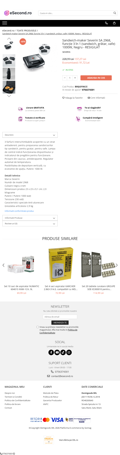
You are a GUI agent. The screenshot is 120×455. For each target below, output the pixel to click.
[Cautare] (115, 13)
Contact (8, 407)
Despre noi (10, 393)
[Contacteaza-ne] (106, 23)
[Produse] (5, 24)
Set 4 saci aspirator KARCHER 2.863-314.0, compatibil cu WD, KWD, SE (60, 288)
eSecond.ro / (9, 30)
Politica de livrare (12, 404)
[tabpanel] (37, 58)
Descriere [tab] (9, 134)
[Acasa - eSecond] (18, 13)
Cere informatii (97, 97)
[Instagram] (69, 352)
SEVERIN (66, 52)
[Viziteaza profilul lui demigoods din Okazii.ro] (48, 440)
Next (8, 95)
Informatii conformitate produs (19, 211)
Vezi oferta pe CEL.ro (68, 440)
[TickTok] (63, 352)
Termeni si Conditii (13, 396)
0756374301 (61, 371)
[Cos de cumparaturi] (114, 23)
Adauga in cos (96, 77)
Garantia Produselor (52, 400)
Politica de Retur (50, 396)
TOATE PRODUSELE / (27, 30)
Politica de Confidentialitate (17, 400)
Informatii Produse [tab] (13, 217)
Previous (8, 39)
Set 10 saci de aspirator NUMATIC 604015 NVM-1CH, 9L (21, 288)
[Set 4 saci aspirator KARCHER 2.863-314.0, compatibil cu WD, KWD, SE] (60, 265)
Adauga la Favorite (74, 97)
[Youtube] (57, 352)
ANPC (45, 404)
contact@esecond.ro (62, 376)
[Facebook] (51, 352)
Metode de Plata (50, 393)
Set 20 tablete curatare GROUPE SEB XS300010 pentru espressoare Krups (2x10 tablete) (98, 288)
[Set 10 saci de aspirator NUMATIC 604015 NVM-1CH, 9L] (21, 264)
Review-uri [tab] (11, 223)
